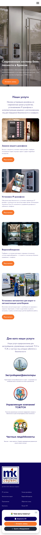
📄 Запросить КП (20, 519)
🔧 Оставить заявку (20, 524)
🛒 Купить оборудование (20, 529)
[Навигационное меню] (37, 3)
